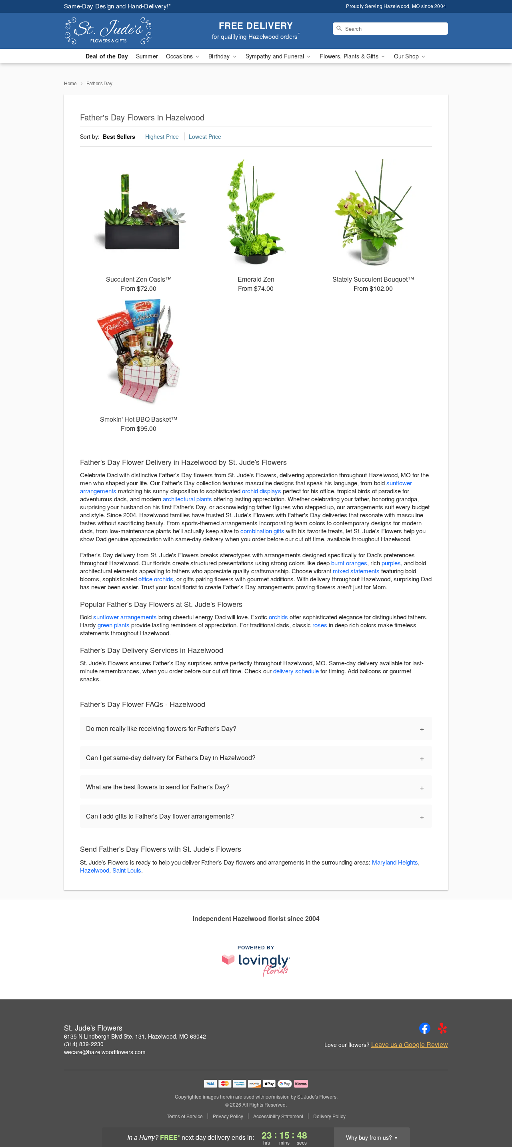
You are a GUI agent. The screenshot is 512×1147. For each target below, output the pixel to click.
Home (70, 83)
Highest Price (162, 136)
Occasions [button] (180, 56)
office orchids (155, 579)
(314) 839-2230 (84, 1044)
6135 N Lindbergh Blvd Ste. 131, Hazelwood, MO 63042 (135, 1036)
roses (319, 625)
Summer (147, 56)
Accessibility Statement (278, 1116)
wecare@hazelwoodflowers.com (105, 1052)
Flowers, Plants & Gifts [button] (350, 56)
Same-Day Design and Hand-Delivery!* (117, 6)
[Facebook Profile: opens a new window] (424, 1028)
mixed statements (356, 570)
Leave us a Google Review (409, 1044)
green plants (114, 625)
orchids (278, 617)
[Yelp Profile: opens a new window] (442, 1028)
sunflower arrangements (125, 617)
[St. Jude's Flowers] (121, 31)
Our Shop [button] (407, 56)
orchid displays (261, 490)
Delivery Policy (329, 1116)
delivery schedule (296, 671)
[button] (491, 1113)
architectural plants (187, 498)
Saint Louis (126, 870)
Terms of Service (185, 1116)
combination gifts (262, 530)
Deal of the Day (107, 56)
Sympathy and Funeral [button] (276, 56)
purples (391, 562)
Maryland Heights (395, 862)
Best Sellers (119, 136)
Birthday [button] (219, 56)
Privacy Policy (228, 1116)
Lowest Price (205, 136)
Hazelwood (94, 870)
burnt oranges (349, 562)
